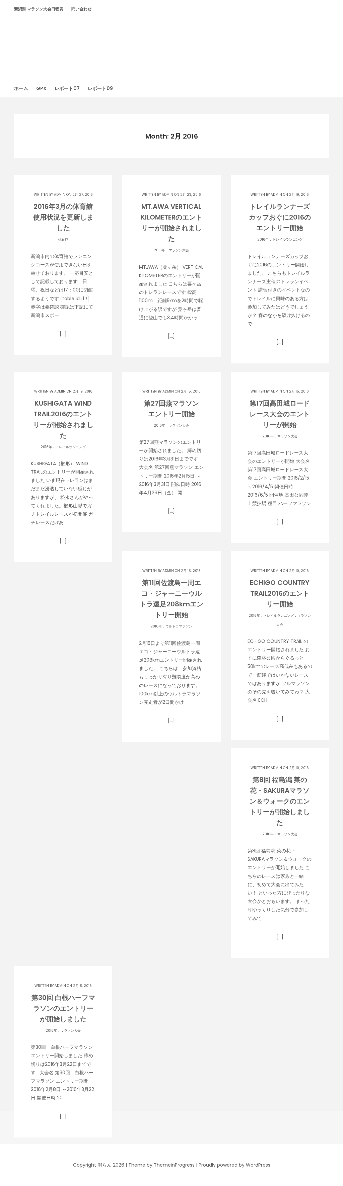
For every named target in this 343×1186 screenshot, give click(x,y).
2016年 (159, 250)
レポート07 (67, 88)
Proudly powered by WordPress (234, 1165)
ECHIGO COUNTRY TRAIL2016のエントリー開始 (280, 593)
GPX (41, 88)
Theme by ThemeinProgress (161, 1165)
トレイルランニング (287, 239)
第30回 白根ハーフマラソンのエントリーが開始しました (63, 1008)
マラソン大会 (179, 250)
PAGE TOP (329, 1144)
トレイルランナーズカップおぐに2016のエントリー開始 (280, 217)
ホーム (21, 88)
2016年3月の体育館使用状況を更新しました (63, 217)
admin (59, 194)
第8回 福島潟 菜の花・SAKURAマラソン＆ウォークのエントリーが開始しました (280, 801)
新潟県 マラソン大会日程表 (38, 9)
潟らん (171, 45)
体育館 (63, 239)
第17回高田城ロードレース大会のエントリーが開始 (280, 414)
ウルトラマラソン (178, 626)
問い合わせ (81, 9)
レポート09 (100, 88)
